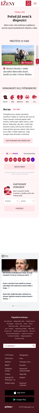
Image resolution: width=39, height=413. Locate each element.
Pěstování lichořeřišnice (13, 333)
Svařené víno (8, 331)
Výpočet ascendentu (27, 333)
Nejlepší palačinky (26, 336)
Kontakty (23, 365)
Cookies (7, 374)
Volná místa (9, 358)
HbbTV (7, 365)
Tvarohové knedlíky (13, 336)
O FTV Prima (9, 355)
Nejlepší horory (30, 321)
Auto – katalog (9, 328)
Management (24, 355)
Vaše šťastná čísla (29, 153)
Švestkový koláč (19, 338)
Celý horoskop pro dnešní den (18, 141)
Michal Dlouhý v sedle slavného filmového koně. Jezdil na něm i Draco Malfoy (17, 71)
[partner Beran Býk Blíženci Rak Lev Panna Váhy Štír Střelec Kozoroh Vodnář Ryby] (27, 201)
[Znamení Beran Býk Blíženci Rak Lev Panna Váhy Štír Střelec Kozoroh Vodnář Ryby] (11, 201)
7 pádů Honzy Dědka (21, 328)
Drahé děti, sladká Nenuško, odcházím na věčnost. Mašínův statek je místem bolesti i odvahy (17, 296)
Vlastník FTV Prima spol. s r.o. (10, 379)
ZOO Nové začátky (25, 326)
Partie (25, 323)
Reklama (8, 362)
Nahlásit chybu (10, 383)
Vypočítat (19, 208)
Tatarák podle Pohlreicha (20, 331)
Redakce (22, 377)
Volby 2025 (31, 328)
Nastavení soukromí (23, 384)
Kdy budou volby (13, 326)
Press (21, 358)
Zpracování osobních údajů (25, 370)
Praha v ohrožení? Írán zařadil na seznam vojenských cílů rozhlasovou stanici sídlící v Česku (18, 286)
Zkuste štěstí (19, 167)
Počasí (30, 323)
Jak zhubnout (8, 321)
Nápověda (23, 374)
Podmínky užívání (8, 370)
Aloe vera (32, 331)
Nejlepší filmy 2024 (19, 321)
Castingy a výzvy (25, 362)
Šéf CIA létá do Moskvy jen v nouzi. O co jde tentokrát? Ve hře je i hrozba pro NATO (17, 274)
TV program (10, 323)
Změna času (18, 323)
